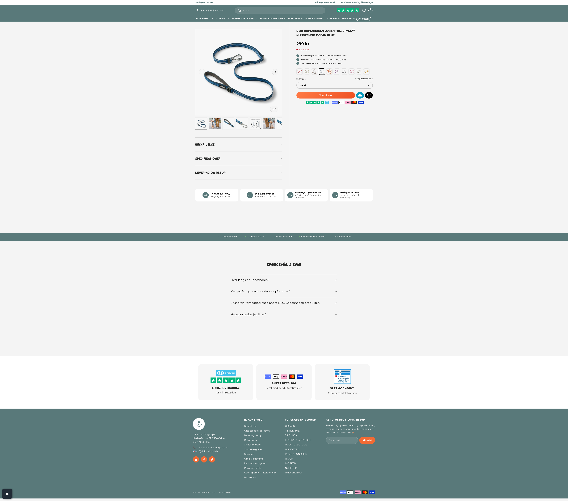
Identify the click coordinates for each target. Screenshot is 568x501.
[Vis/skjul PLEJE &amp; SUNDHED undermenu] (326, 18)
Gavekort (249, 454)
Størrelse (301, 79)
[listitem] (299, 71)
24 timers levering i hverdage (357, 2)
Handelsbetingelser (255, 463)
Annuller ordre (252, 444)
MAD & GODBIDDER (296, 444)
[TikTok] (212, 459)
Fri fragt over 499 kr (326, 2)
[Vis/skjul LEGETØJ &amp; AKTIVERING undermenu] (257, 18)
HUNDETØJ (294, 18)
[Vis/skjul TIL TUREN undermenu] (227, 18)
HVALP (333, 18)
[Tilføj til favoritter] (369, 95)
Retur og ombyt (253, 435)
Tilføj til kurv (325, 95)
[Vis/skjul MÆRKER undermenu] (354, 18)
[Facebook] (204, 459)
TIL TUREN (220, 18)
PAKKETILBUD (293, 472)
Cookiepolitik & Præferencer (260, 472)
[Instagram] (196, 459)
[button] (370, 10)
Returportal (250, 440)
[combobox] (280, 10)
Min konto (250, 477)
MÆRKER (347, 18)
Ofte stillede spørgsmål (257, 430)
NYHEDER (291, 468)
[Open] (7, 494)
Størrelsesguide (365, 78)
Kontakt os (250, 426)
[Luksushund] (215, 424)
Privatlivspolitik (252, 468)
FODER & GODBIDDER (271, 18)
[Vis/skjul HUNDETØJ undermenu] (302, 18)
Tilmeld (367, 440)
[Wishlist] (364, 10)
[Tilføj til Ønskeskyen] (360, 95)
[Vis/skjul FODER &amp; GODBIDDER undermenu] (285, 18)
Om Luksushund (253, 458)
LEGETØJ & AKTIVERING (243, 18)
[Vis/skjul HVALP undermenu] (339, 18)
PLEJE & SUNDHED (314, 18)
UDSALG (290, 426)
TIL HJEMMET (202, 18)
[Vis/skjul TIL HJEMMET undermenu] (212, 18)
